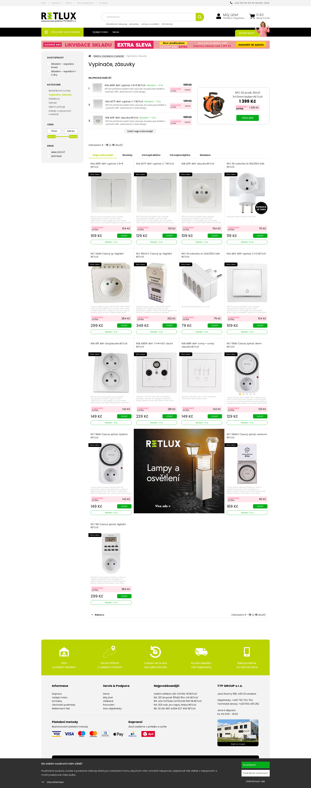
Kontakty (103, 3)
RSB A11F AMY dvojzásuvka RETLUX (109, 343)
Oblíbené (108, 701)
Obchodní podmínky (63, 704)
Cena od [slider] (52, 136)
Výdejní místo (100, 32)
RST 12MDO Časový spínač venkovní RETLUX (247, 436)
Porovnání (108, 704)
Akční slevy (247, 33)
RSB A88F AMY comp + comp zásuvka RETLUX (198, 345)
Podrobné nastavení (255, 773)
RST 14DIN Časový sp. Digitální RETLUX (107, 255)
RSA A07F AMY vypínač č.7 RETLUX (124, 101)
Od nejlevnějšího (180, 155)
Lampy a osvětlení (150, 24)
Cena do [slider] (73, 136)
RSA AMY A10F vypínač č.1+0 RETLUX (246, 253)
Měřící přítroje (57, 106)
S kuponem (176, 88)
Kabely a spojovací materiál (60, 112)
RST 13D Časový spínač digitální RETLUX (108, 526)
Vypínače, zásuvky (60, 94)
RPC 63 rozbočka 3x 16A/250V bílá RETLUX (245, 165)
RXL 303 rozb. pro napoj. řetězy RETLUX (175, 704)
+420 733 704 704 (242, 3)
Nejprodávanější (103, 155)
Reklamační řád (61, 708)
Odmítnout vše (255, 781)
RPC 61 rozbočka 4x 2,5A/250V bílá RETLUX (201, 255)
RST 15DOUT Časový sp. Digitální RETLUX (154, 255)
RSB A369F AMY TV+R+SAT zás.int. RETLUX (154, 345)
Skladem (205, 155)
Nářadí (53, 102)
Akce (43, 3)
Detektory (54, 98)
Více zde (247, 118)
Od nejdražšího (151, 155)
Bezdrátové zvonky (60, 90)
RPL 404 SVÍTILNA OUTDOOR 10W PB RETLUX (178, 701)
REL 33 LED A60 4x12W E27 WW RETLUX (175, 708)
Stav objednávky (85, 3)
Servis (69, 3)
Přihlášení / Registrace (233, 18)
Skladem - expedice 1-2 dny (63, 73)
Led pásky (134, 24)
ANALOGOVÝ (58, 152)
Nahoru (99, 614)
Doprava (56, 3)
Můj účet (230, 15)
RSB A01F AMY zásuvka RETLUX (121, 117)
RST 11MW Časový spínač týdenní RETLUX (109, 436)
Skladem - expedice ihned (62, 65)
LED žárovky (167, 24)
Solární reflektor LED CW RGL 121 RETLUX (175, 693)
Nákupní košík (263, 18)
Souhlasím (249, 764)
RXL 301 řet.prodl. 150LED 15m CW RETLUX (176, 697)
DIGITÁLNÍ (56, 156)
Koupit (124, 235)
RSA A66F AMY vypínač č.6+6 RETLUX (125, 85)
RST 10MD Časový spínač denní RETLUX (244, 345)
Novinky (127, 155)
